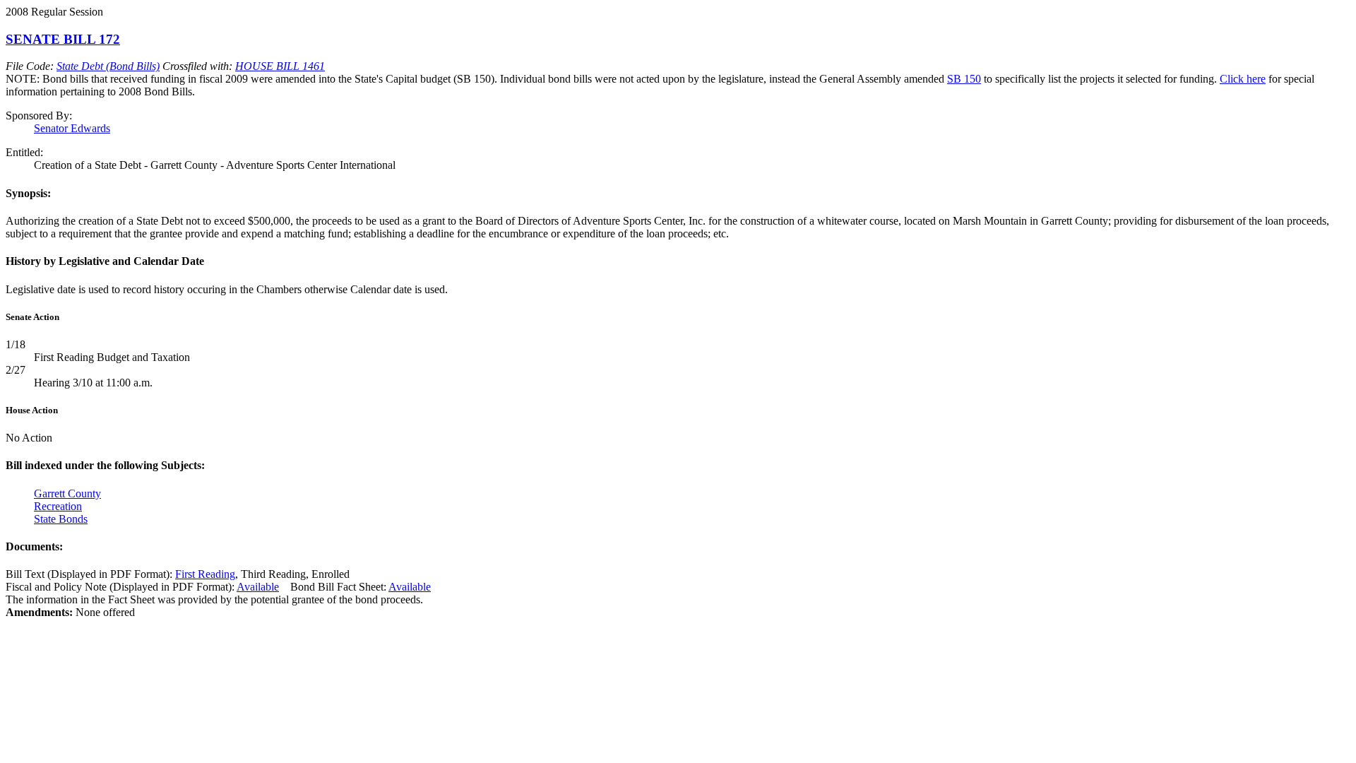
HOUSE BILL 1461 (280, 66)
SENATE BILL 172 (63, 39)
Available (258, 587)
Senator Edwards (72, 128)
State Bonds (61, 519)
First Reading (205, 574)
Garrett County (67, 493)
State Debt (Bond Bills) (108, 66)
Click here (1243, 79)
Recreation (58, 506)
